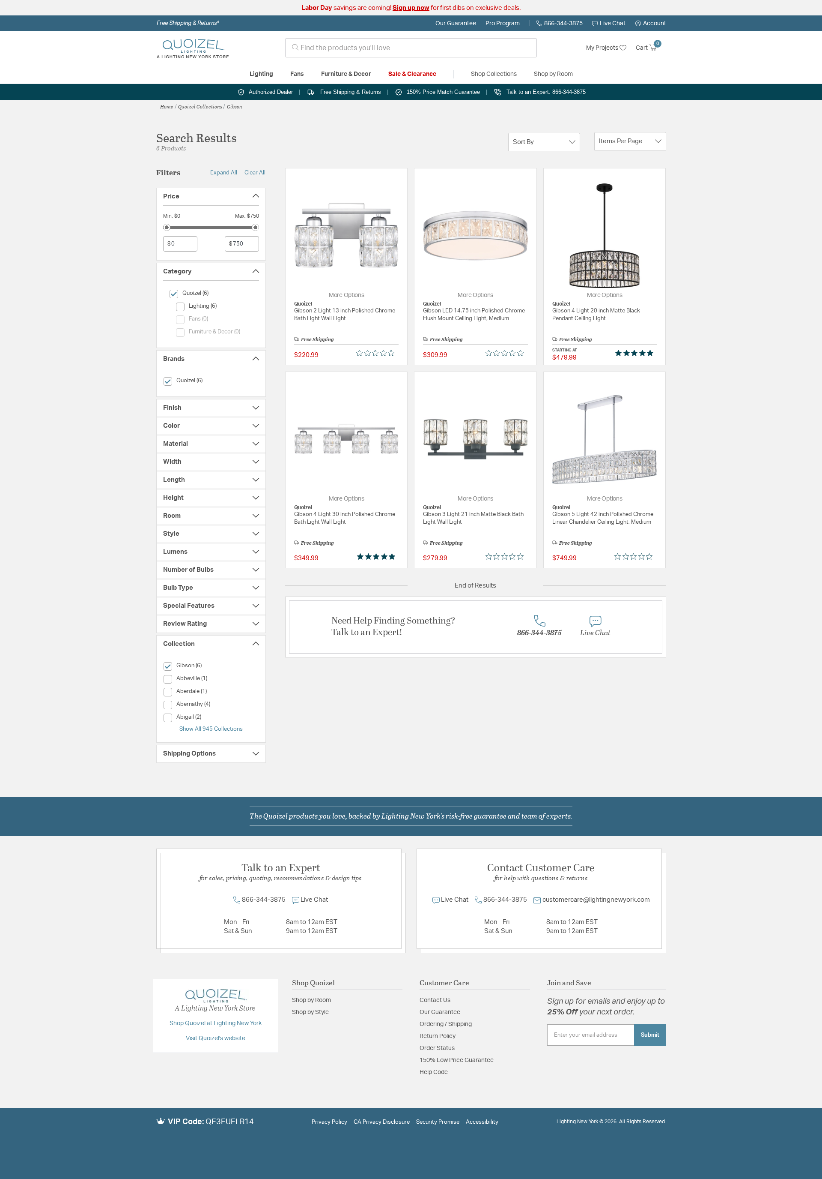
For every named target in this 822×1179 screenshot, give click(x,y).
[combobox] (411, 47)
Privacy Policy (329, 1122)
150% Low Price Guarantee (457, 1060)
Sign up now (411, 8)
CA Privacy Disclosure (382, 1122)
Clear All (254, 173)
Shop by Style (310, 1012)
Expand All (223, 173)
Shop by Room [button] (553, 74)
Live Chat (612, 24)
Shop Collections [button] (494, 74)
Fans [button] (297, 74)
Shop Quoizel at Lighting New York (216, 1023)
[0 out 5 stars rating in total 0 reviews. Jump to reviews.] (377, 353)
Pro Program (502, 24)
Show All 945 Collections (211, 729)
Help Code (434, 1072)
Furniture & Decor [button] (346, 74)
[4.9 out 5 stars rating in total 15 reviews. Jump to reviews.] (636, 353)
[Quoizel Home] (192, 48)
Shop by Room (311, 1000)
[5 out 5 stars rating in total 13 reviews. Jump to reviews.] (378, 556)
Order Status (437, 1048)
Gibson (234, 106)
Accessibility (482, 1122)
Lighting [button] (261, 74)
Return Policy (438, 1036)
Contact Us (435, 1000)
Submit (650, 1035)
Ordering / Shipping (446, 1024)
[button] (650, 24)
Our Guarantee (455, 24)
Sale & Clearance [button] (412, 74)
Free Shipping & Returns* (188, 23)
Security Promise (437, 1122)
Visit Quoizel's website (215, 1038)
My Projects (602, 48)
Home (166, 106)
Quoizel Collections (200, 106)
